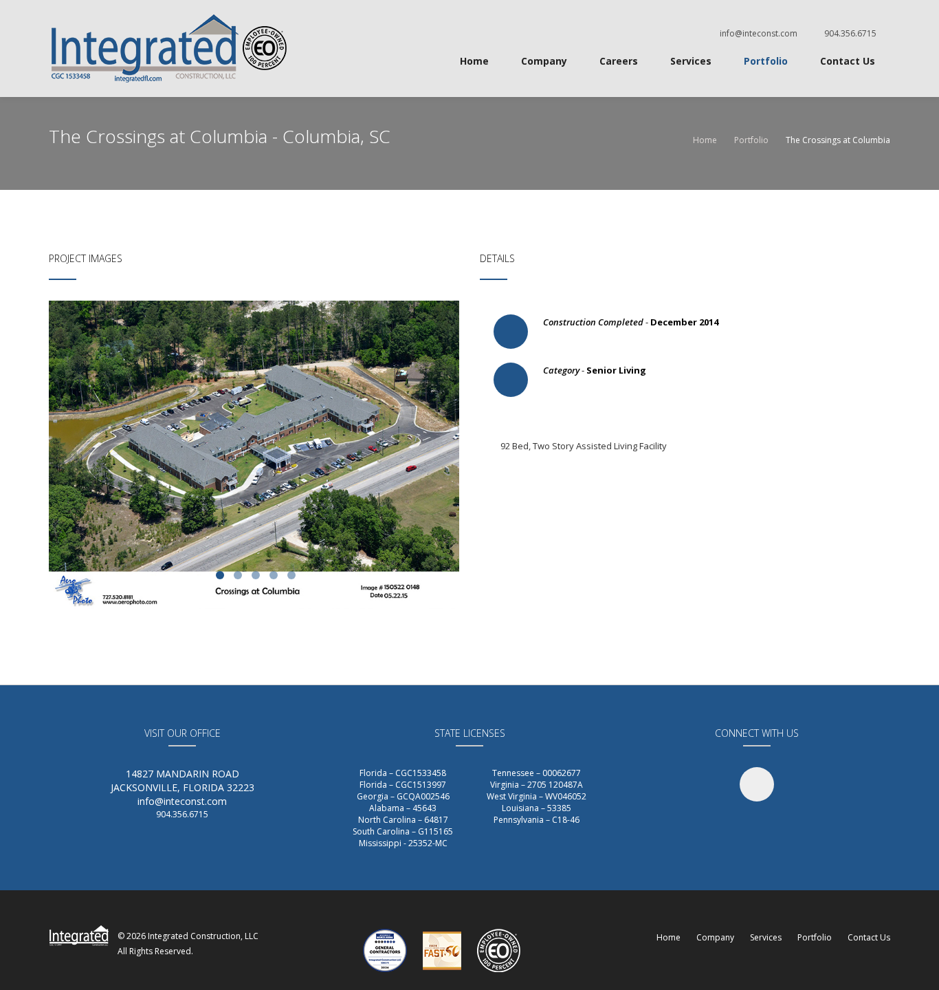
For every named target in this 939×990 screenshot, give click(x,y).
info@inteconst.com (758, 33)
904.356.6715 (850, 33)
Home (474, 60)
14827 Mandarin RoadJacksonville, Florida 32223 (182, 780)
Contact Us (847, 60)
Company (544, 60)
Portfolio (766, 60)
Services (690, 60)
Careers (618, 60)
